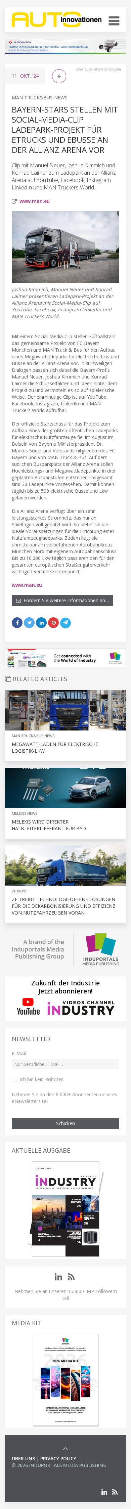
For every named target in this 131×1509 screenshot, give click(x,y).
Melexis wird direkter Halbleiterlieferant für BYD (49, 825)
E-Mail (19, 1053)
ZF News (19, 890)
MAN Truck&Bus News (40, 97)
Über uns (23, 1458)
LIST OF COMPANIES (34, 1472)
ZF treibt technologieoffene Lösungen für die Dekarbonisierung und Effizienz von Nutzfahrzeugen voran (64, 906)
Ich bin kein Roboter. (41, 1079)
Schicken (65, 1123)
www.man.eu (34, 201)
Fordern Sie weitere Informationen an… (65, 600)
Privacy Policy (58, 1458)
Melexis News (24, 813)
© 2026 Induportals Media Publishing (59, 1465)
